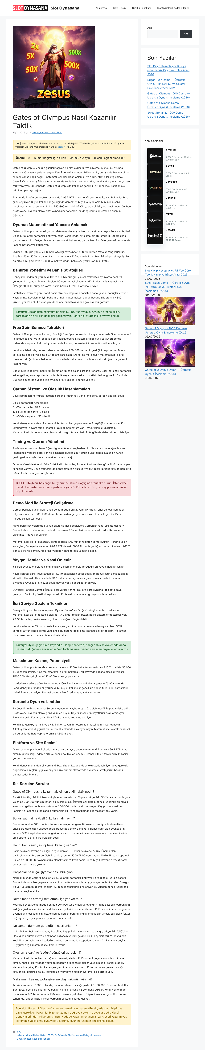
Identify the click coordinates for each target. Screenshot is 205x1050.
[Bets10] (155, 243)
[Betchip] (155, 211)
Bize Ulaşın (119, 7)
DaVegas (171, 181)
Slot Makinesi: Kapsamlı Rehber (33, 1038)
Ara (149, 27)
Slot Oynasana (65, 8)
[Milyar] (155, 227)
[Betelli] (155, 179)
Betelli (170, 165)
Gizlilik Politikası (141, 7)
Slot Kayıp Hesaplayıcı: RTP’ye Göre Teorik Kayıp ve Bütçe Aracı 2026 (168, 70)
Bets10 (170, 229)
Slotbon (171, 149)
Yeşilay (61, 146)
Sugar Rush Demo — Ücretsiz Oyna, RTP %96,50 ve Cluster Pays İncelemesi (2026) (166, 84)
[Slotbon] (155, 163)
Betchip (171, 197)
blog (18, 1031)
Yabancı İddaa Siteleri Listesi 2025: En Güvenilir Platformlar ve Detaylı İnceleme (58, 1035)
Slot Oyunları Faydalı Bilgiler (173, 7)
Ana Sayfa (101, 7)
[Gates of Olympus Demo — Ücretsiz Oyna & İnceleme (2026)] (170, 365)
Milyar (169, 213)
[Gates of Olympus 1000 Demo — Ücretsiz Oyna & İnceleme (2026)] (170, 324)
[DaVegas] (155, 195)
